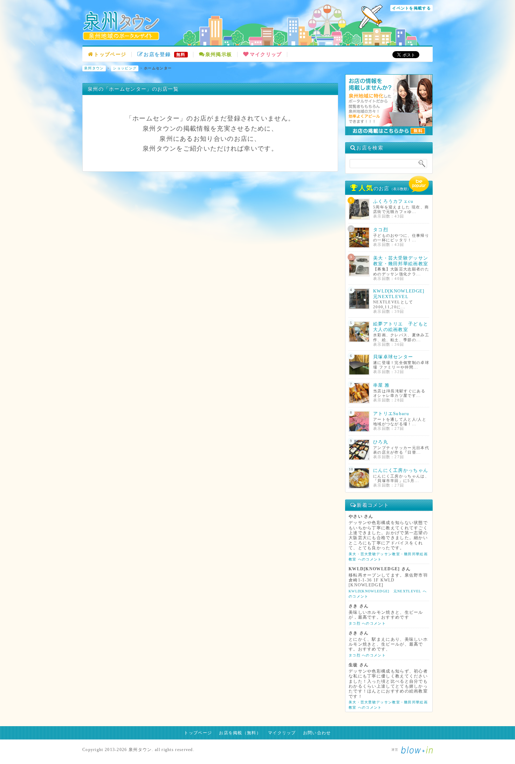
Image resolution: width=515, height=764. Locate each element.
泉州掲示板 (218, 54)
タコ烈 (380, 229)
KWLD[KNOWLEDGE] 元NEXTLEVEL (401, 293)
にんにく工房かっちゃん (400, 470)
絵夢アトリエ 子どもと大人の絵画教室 (400, 326)
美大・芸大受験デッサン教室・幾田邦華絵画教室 (400, 260)
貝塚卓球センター (393, 356)
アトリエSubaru (391, 413)
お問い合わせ (317, 732)
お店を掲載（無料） (240, 732)
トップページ (110, 54)
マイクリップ (266, 54)
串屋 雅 (381, 385)
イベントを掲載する (411, 8)
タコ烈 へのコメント (367, 623)
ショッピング (125, 68)
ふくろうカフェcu (393, 201)
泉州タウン (94, 68)
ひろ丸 (380, 442)
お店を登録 (164, 54)
